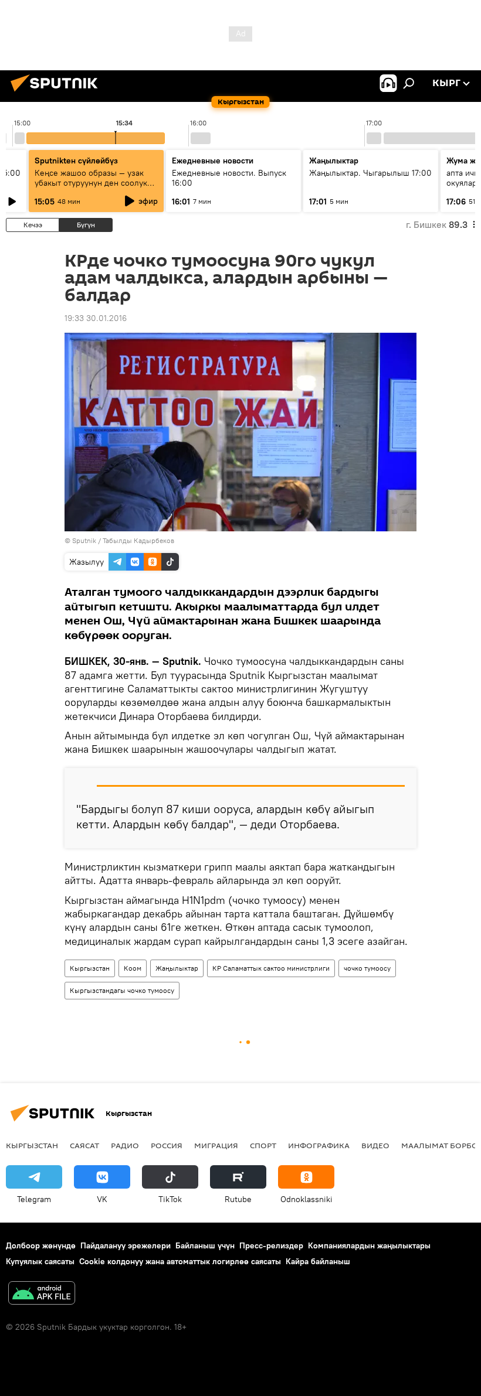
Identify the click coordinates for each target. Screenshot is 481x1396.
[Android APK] (42, 1294)
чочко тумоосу (367, 968)
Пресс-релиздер (271, 1245)
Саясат (84, 1145)
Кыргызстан (90, 968)
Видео (375, 1145)
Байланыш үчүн (205, 1245)
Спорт (263, 1145)
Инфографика (319, 1145)
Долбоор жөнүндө (41, 1245)
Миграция (216, 1145)
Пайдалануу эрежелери (125, 1245)
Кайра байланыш (318, 1261)
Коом (132, 968)
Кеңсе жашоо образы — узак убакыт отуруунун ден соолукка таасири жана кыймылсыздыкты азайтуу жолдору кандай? (96, 188)
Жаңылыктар (176, 968)
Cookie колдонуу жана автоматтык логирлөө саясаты (180, 1261)
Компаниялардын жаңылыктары (369, 1245)
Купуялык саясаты (40, 1261)
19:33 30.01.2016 (96, 318)
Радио (125, 1145)
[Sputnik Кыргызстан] (57, 93)
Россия (166, 1145)
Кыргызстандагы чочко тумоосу (122, 990)
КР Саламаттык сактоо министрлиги (271, 968)
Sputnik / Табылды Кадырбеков (123, 540)
